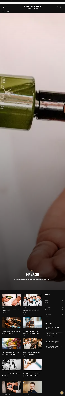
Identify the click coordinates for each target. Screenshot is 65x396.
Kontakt (35, 3)
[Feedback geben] (61, 392)
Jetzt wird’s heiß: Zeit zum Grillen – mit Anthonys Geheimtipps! (54, 347)
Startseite (3, 11)
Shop (4, 3)
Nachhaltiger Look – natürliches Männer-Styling (52, 328)
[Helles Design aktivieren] (61, 3)
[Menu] (3, 7)
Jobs (49, 3)
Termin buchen (19, 3)
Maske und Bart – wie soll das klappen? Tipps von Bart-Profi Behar (54, 333)
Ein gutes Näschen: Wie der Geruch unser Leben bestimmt (53, 342)
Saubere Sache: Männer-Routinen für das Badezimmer (54, 337)
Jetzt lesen (32, 284)
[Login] (57, 7)
